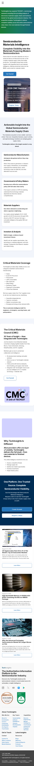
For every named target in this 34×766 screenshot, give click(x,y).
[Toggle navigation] (3, 3)
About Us (4, 718)
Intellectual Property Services (27, 728)
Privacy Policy (13, 760)
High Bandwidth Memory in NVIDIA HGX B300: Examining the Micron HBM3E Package (16, 597)
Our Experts (5, 727)
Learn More (17, 565)
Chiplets (15, 726)
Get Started (10, 74)
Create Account (17, 509)
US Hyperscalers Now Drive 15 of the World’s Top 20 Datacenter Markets (15, 551)
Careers (4, 721)
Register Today (14, 105)
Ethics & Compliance (24, 762)
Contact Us (5, 738)
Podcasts (18, 744)
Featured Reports (20, 742)
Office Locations (6, 740)
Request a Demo (17, 515)
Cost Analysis (27, 724)
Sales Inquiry (5, 742)
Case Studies (19, 746)
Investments (5, 720)
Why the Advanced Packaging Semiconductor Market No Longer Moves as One (16, 642)
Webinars (18, 740)
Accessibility (5, 760)
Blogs (17, 738)
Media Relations (6, 744)
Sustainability (16, 718)
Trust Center (5, 728)
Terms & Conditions (22, 760)
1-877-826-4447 (6, 753)
